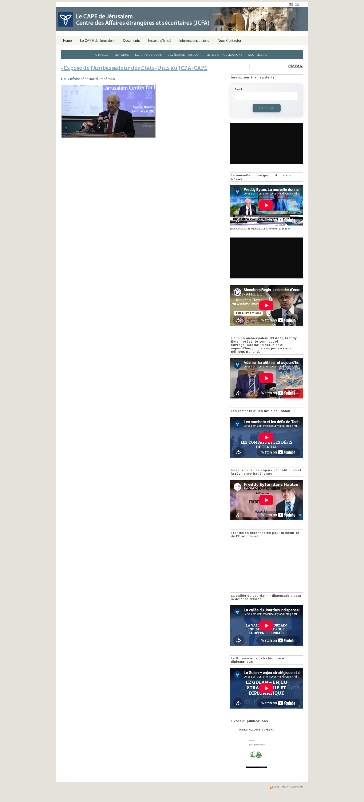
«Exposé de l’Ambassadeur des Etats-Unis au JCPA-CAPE (134, 68)
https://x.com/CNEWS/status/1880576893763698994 (260, 228)
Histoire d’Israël (159, 40)
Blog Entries (281, 787)
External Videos (148, 54)
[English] (291, 4)
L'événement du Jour (184, 54)
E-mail (238, 89)
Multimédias (257, 54)
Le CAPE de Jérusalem (97, 40)
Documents (131, 40)
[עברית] (297, 4)
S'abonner (266, 108)
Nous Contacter (229, 40)
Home (67, 40)
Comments (296, 787)
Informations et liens (194, 40)
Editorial (122, 54)
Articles (101, 54)
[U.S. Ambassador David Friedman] (143, 111)
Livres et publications (225, 54)
